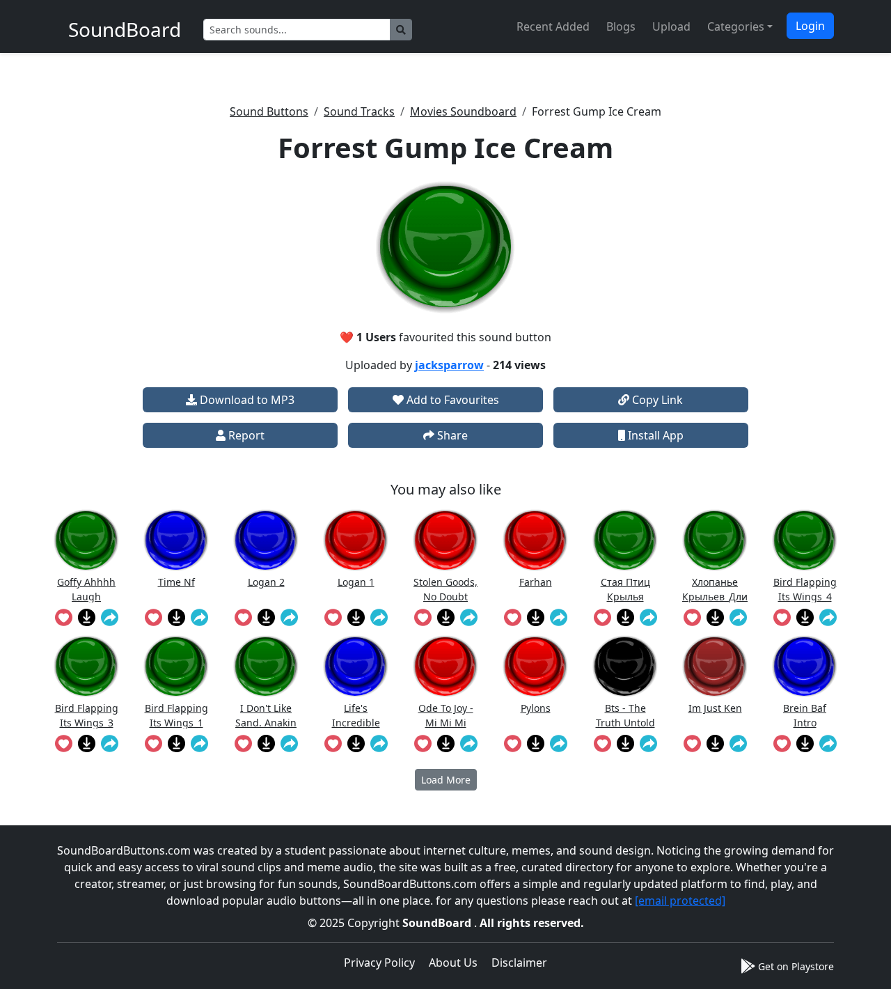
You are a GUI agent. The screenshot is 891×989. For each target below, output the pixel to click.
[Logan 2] (266, 540)
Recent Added (553, 26)
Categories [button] (735, 26)
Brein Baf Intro (804, 715)
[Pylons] (535, 666)
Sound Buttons (269, 111)
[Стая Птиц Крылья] (625, 540)
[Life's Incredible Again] (355, 666)
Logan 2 (266, 582)
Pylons (536, 708)
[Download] (86, 617)
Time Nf (176, 582)
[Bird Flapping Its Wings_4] (804, 540)
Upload (671, 26)
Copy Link (656, 399)
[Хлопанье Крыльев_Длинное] (715, 540)
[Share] (109, 617)
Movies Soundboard (463, 111)
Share (451, 435)
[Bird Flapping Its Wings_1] (176, 666)
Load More (446, 779)
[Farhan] (535, 540)
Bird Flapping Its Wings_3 (86, 715)
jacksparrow (449, 365)
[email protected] (680, 900)
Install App (654, 435)
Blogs (621, 26)
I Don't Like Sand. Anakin (266, 715)
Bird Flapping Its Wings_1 (176, 715)
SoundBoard (438, 922)
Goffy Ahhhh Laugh (86, 588)
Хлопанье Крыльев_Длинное (715, 588)
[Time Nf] (176, 540)
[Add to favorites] (63, 617)
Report (245, 435)
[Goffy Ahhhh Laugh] (86, 540)
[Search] (401, 29)
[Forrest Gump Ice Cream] (445, 247)
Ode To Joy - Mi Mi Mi (445, 715)
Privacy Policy (379, 962)
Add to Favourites (451, 399)
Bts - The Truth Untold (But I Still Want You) (625, 715)
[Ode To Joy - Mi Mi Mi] (445, 666)
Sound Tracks (359, 111)
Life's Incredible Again (356, 715)
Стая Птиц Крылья (625, 588)
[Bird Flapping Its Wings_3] (86, 666)
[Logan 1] (355, 540)
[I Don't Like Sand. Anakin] (266, 666)
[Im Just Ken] (715, 666)
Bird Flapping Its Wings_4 (805, 588)
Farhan (535, 582)
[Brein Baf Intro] (804, 666)
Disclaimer (519, 962)
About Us (453, 962)
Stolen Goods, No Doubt (445, 588)
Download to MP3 (245, 399)
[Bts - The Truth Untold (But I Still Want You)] (625, 666)
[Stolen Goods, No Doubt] (445, 540)
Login (810, 25)
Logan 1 (356, 582)
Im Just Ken (715, 708)
